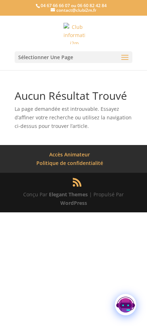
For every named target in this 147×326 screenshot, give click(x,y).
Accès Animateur (69, 154)
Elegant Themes (68, 194)
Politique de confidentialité (69, 163)
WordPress (73, 203)
